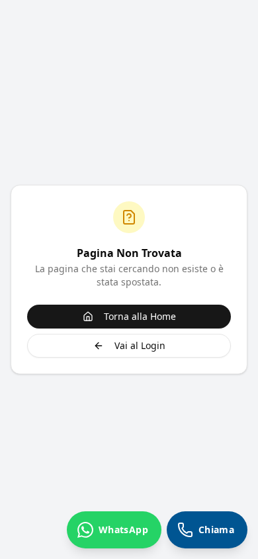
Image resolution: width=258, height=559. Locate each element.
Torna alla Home (140, 316)
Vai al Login (139, 345)
